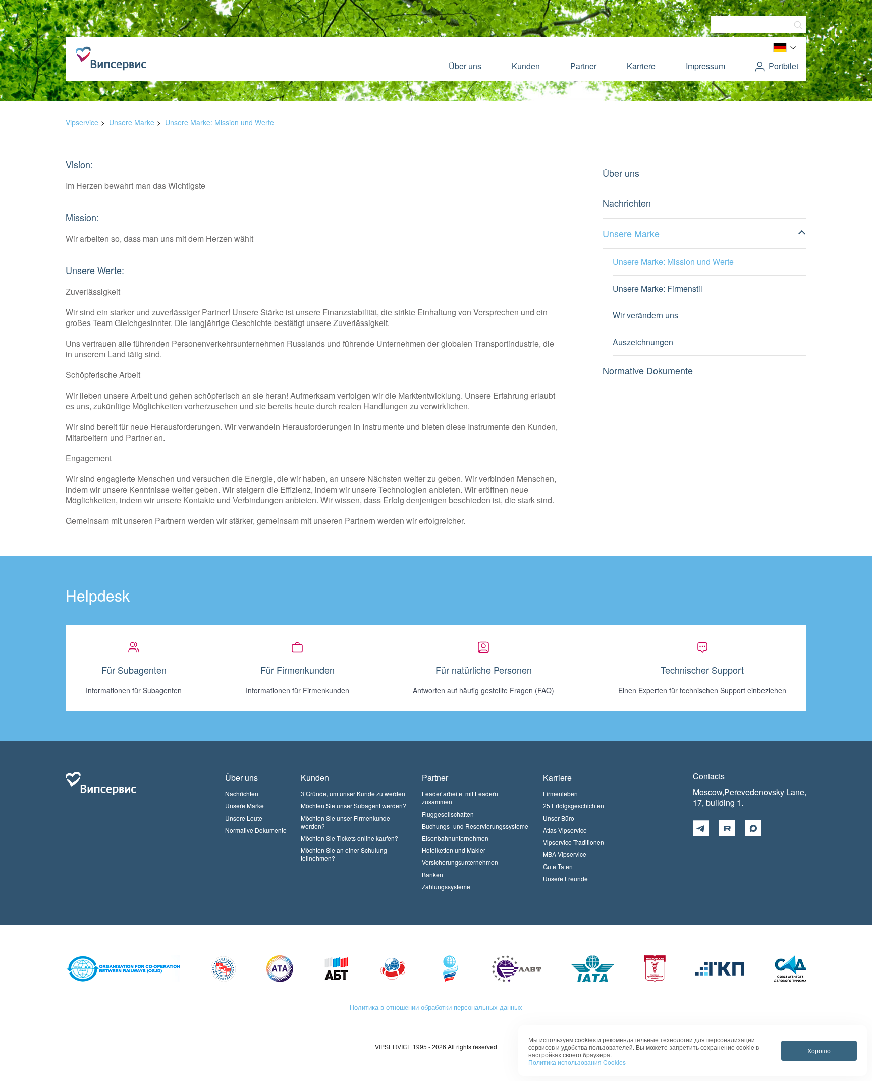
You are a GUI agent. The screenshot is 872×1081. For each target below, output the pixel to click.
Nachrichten (627, 202)
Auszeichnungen (643, 342)
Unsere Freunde (565, 878)
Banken (432, 874)
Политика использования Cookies (577, 1062)
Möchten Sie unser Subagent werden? (353, 805)
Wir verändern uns (645, 315)
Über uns (465, 66)
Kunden (526, 66)
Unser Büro (558, 818)
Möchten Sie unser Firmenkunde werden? (345, 822)
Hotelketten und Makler (453, 850)
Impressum (705, 66)
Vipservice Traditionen (573, 842)
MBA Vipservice (564, 854)
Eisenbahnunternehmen (455, 838)
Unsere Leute (243, 818)
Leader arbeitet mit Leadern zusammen (460, 797)
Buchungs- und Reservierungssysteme (475, 826)
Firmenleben (560, 793)
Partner (583, 66)
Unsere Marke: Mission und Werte (219, 122)
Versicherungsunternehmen (460, 862)
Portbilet (783, 66)
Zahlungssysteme (446, 886)
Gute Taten (558, 866)
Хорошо (819, 1050)
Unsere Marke (131, 122)
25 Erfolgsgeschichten (573, 805)
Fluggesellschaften (448, 813)
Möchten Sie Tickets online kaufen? (349, 838)
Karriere (641, 66)
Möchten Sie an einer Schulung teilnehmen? (344, 854)
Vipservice (82, 122)
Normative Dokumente (648, 370)
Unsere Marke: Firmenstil (657, 288)
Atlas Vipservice (565, 830)
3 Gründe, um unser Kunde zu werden (353, 793)
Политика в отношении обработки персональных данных (436, 1007)
